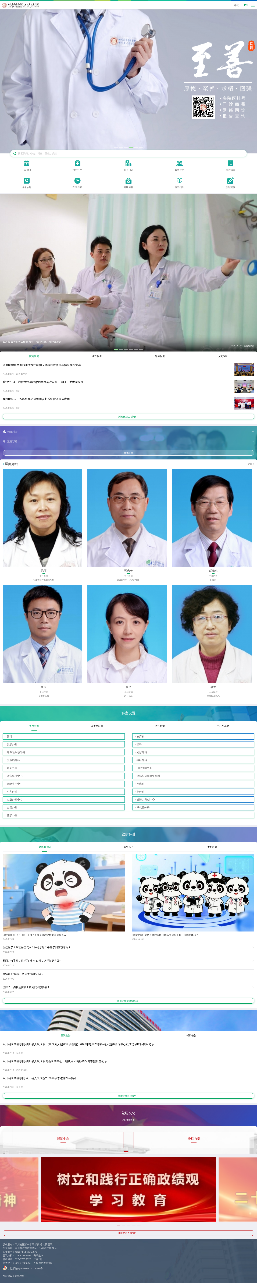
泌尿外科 (142, 752)
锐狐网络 (20, 1275)
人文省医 (223, 356)
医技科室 (160, 726)
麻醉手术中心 (15, 783)
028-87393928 (23, 1259)
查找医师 (128, 453)
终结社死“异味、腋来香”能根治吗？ (23, 973)
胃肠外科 (12, 768)
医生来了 (128, 846)
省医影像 (97, 356)
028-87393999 (23, 1255)
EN (246, 5)
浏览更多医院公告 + (128, 1096)
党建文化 (128, 1114)
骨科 (9, 736)
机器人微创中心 (146, 799)
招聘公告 (191, 1035)
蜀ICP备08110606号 (26, 1251)
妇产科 (140, 736)
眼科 (139, 744)
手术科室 (34, 726)
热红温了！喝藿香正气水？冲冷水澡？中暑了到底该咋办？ (37, 947)
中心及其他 (223, 726)
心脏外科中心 (15, 799)
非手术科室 (97, 726)
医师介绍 (11, 464)
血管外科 (12, 807)
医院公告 (65, 1035)
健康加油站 (44, 846)
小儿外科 (12, 791)
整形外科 (12, 815)
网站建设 (7, 1275)
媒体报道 (160, 356)
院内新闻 (34, 356)
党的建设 (194, 1139)
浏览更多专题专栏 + (128, 1233)
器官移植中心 (15, 775)
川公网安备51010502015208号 (25, 1268)
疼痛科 (140, 783)
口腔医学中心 (144, 768)
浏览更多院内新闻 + (128, 416)
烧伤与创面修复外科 (148, 775)
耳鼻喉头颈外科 (16, 752)
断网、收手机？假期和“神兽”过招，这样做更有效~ (32, 960)
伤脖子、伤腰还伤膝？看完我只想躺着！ (26, 987)
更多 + (251, 464)
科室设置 (128, 713)
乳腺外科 (12, 744)
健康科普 (128, 834)
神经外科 (142, 760)
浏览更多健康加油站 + (128, 1001)
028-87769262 (23, 1262)
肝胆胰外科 (13, 760)
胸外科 (140, 791)
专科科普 (212, 846)
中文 (236, 5)
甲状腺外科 (143, 807)
